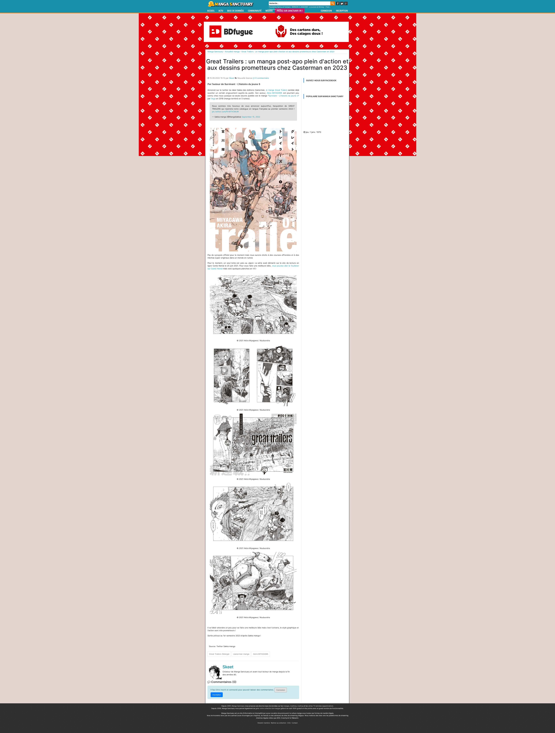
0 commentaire (262, 78)
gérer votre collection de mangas (268, 708)
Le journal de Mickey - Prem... (320, 7)
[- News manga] (325, 115)
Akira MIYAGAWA (274, 93)
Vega (213, 98)
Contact (295, 723)
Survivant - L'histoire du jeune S (283, 96)
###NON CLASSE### (300, 7)
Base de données (235, 10)
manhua (300, 706)
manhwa (293, 706)
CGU (289, 723)
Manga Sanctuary (238, 706)
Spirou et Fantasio (284, 7)
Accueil (210, 10)
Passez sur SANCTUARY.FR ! (290, 10)
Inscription (342, 10)
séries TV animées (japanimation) (320, 706)
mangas (286, 706)
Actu (221, 10)
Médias (269, 10)
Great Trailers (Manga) (219, 654)
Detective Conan (275, 9)
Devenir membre (264, 723)
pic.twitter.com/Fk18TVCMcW (225, 111)
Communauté (254, 10)
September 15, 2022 (251, 117)
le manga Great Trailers (276, 90)
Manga (230, 4)
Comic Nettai (217, 268)
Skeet (231, 78)
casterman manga (241, 654)
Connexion (326, 10)
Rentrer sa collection (278, 723)
